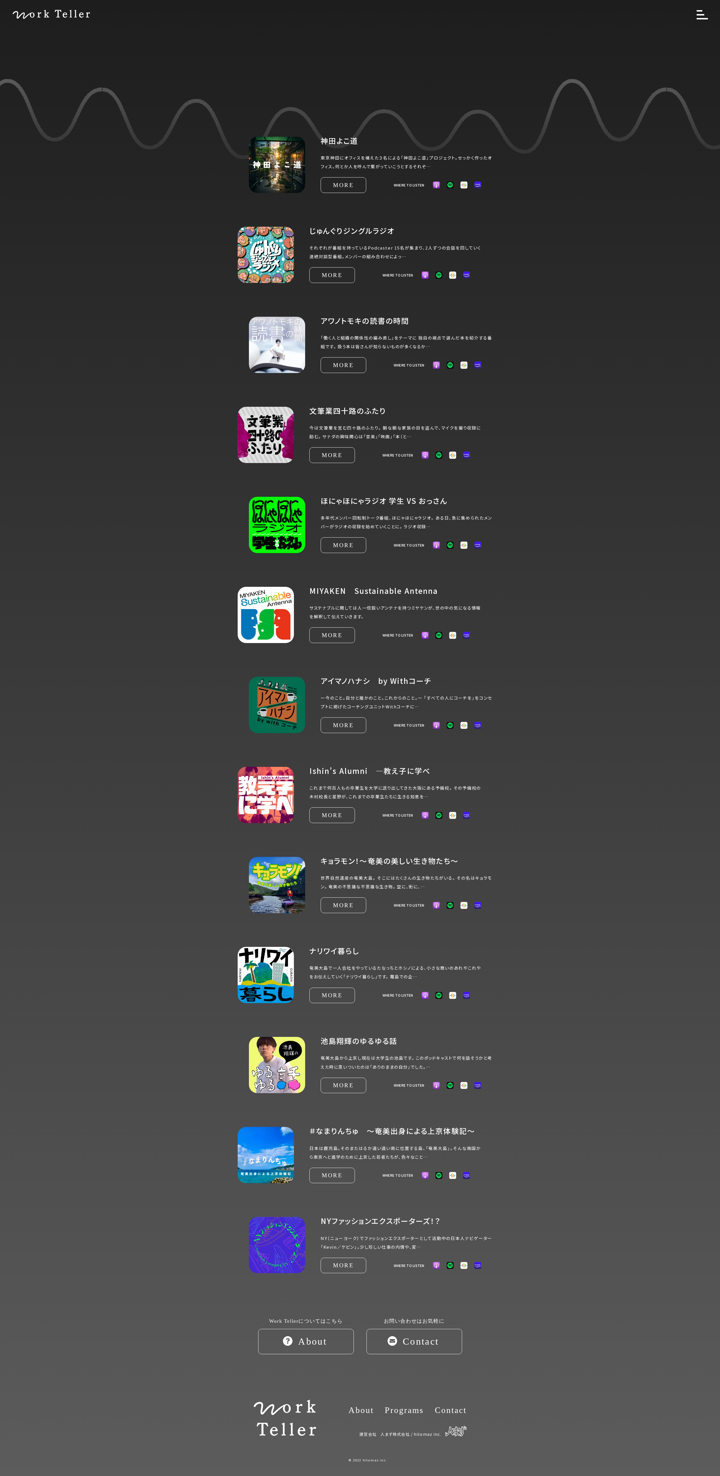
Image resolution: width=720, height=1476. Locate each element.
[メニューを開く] (702, 15)
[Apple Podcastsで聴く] (425, 274)
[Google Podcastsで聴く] (452, 274)
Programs (404, 1410)
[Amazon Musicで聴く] (466, 274)
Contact (451, 1410)
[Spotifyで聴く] (450, 184)
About (361, 1410)
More (343, 185)
